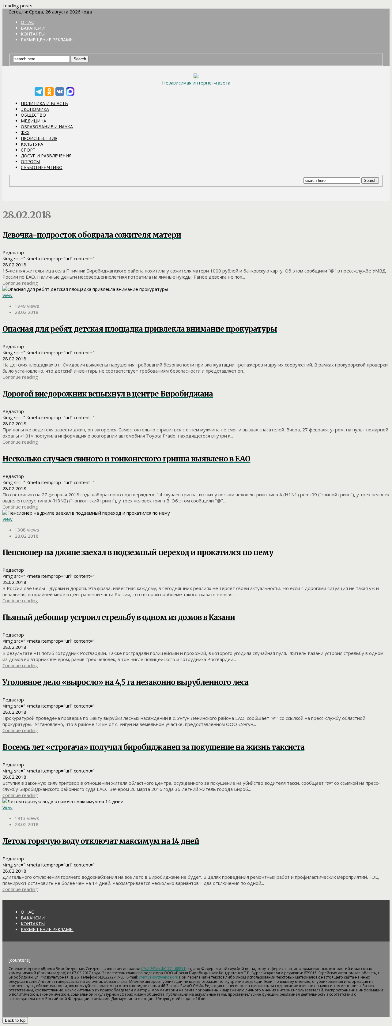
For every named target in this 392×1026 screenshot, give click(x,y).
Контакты (33, 34)
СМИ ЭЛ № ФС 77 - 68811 (163, 968)
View (7, 295)
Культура (32, 144)
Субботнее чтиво (41, 167)
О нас (27, 22)
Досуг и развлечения (46, 156)
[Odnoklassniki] (49, 91)
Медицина (33, 121)
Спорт (28, 150)
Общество (33, 115)
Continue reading (20, 283)
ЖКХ (25, 132)
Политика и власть (44, 103)
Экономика (35, 109)
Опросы (30, 161)
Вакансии (33, 28)
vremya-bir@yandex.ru (158, 977)
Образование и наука (47, 127)
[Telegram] (39, 91)
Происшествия (39, 138)
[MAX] (70, 91)
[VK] (59, 91)
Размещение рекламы (47, 40)
